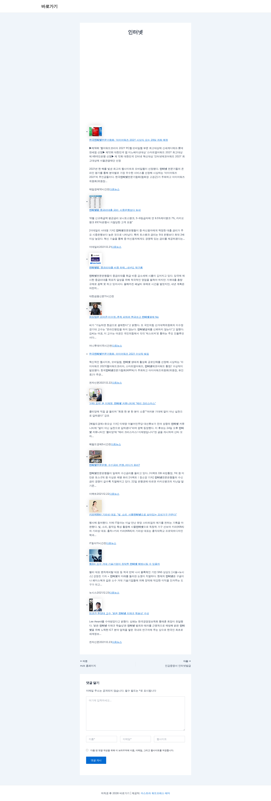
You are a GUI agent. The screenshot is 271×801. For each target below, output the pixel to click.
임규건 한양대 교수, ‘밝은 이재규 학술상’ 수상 (119, 613)
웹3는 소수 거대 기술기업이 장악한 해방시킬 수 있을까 (124, 563)
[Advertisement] (135, 62)
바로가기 (49, 6)
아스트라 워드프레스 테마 (155, 793)
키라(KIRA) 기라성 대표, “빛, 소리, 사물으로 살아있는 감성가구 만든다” (133, 514)
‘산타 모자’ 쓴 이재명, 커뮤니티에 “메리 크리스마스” (122, 403)
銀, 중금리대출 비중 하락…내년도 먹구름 (116, 267)
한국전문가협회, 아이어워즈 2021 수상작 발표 (119, 353)
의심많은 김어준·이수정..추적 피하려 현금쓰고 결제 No (124, 316)
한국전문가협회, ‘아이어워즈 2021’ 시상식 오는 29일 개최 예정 (128, 139)
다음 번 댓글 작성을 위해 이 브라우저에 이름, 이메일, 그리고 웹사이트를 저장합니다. (132, 750)
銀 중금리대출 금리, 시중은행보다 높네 (115, 210)
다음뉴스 (114, 189)
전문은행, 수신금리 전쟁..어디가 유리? (114, 465)
